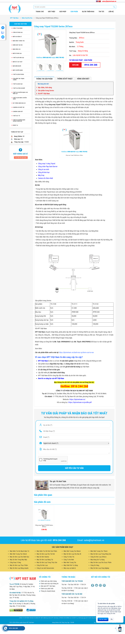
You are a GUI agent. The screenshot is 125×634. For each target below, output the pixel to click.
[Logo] (15, 8)
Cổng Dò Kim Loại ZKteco (98, 557)
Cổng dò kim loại (44, 172)
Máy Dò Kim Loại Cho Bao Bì (72, 554)
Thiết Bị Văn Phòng (18, 74)
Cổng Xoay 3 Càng (15, 562)
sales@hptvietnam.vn (109, 1)
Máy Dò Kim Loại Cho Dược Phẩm (100, 562)
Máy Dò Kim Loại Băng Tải (45, 560)
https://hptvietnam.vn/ (77, 399)
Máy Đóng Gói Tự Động (97, 560)
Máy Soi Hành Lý (17, 36)
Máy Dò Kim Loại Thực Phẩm (19, 565)
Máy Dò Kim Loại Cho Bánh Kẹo (19, 557)
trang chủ (40, 12)
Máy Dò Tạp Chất (17, 62)
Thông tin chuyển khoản (47, 591)
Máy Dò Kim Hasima (43, 557)
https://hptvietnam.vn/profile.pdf (80, 402)
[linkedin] (100, 585)
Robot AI (15, 125)
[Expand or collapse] (111, 84)
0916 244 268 (90, 64)
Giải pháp (62, 12)
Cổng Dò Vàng (94, 565)
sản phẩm (74, 12)
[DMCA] (16, 610)
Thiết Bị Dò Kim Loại (18, 57)
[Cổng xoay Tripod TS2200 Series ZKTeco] (40, 67)
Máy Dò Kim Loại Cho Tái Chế (46, 554)
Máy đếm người (17, 66)
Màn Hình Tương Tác (19, 41)
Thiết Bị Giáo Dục (18, 84)
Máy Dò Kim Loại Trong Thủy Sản (47, 562)
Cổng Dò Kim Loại (17, 32)
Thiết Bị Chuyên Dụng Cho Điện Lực (20, 93)
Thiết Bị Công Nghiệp (19, 88)
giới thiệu (51, 12)
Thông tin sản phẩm (44, 79)
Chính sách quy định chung (48, 581)
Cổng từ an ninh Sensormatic (45, 568)
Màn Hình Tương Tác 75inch (98, 551)
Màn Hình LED (16, 49)
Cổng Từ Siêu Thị (69, 557)
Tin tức (101, 12)
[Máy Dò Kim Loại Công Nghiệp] (31, 610)
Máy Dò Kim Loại (17, 53)
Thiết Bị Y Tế (16, 115)
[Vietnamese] (100, 1)
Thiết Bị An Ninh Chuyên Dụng (20, 98)
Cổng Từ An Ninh (17, 28)
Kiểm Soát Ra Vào (18, 45)
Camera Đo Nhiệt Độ (18, 107)
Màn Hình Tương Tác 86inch (72, 551)
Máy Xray (41, 175)
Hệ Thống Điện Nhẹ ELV (19, 103)
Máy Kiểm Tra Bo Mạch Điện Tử (19, 551)
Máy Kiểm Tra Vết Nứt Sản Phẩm (47, 551)
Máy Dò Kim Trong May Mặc (18, 560)
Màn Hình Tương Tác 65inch (18, 554)
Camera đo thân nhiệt (45, 178)
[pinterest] (104, 585)
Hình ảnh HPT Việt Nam (47, 586)
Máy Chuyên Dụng (18, 70)
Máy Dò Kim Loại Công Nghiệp (99, 568)
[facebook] (93, 585)
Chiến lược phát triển (46, 588)
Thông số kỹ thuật (65, 79)
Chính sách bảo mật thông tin (48, 583)
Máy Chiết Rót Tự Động (71, 565)
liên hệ (111, 12)
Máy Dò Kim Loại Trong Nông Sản (100, 554)
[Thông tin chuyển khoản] (20, 153)
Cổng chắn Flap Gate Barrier (48, 166)
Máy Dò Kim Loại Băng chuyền (19, 568)
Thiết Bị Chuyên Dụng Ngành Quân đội (19, 120)
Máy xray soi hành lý (70, 568)
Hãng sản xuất (83, 79)
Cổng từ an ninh (43, 169)
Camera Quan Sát (18, 111)
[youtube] (96, 585)
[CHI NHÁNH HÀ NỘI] (5, 628)
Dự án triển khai (88, 12)
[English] (97, 1)
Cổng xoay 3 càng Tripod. (46, 164)
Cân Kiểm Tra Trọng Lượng (18, 79)
